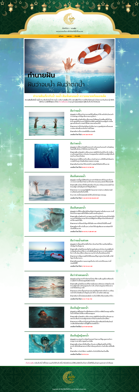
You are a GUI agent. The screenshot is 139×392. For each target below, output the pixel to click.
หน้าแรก (61, 36)
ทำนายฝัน (77, 36)
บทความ (69, 36)
